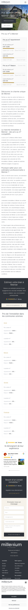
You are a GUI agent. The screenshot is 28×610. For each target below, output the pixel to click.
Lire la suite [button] (6, 466)
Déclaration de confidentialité (14, 608)
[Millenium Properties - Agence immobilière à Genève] (5, 2)
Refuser (14, 600)
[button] (26, 582)
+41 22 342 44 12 (14, 493)
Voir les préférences (14, 604)
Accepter (14, 596)
